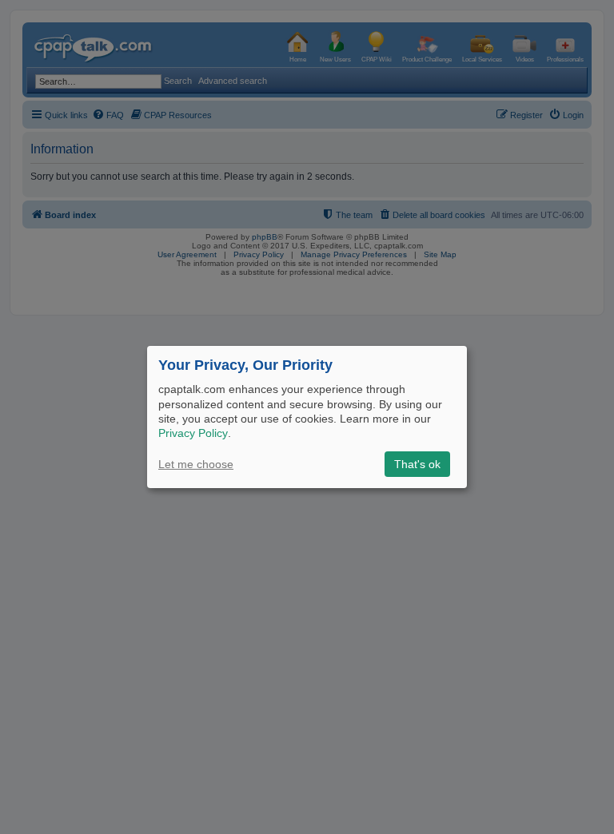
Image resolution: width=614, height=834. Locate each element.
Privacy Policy (193, 433)
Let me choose (195, 464)
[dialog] (307, 417)
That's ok (417, 464)
